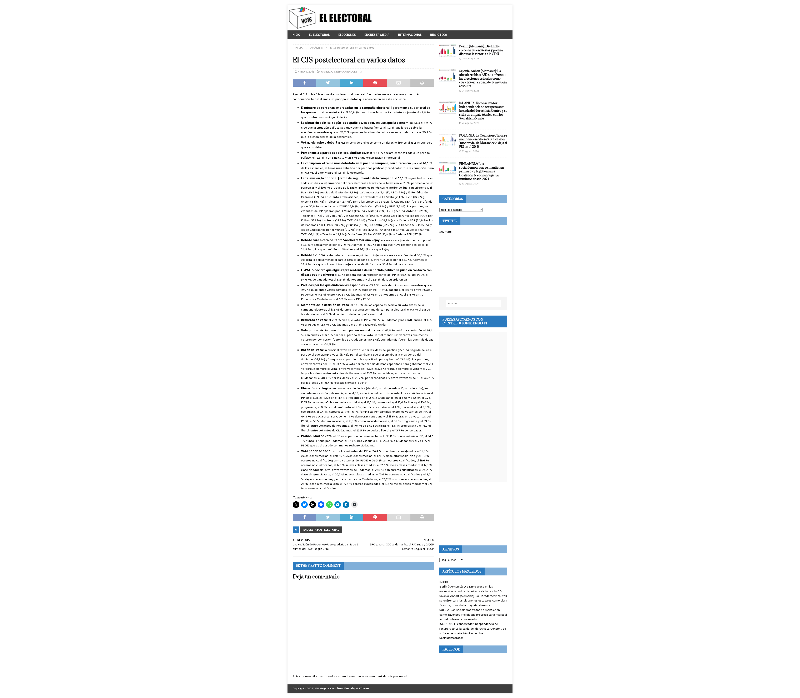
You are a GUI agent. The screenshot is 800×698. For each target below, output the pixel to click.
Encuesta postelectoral (321, 530)
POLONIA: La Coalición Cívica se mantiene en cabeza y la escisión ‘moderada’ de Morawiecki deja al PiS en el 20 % (483, 141)
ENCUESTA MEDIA (377, 35)
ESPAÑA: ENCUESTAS (349, 71)
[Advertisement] (473, 265)
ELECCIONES (347, 35)
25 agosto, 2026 (470, 58)
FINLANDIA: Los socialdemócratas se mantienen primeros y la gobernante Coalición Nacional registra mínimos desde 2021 (481, 171)
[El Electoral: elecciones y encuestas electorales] (331, 28)
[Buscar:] (473, 303)
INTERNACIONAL (410, 35)
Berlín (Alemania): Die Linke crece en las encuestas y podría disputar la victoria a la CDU (481, 50)
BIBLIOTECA (438, 35)
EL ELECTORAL (319, 35)
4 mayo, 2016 (306, 71)
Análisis (325, 71)
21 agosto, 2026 (470, 151)
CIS (333, 71)
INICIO (296, 35)
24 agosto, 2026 (470, 91)
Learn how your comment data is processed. (377, 676)
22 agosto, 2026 (470, 123)
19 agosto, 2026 (470, 183)
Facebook (451, 649)
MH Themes (362, 688)
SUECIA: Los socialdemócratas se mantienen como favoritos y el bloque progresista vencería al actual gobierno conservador (473, 615)
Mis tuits (445, 231)
